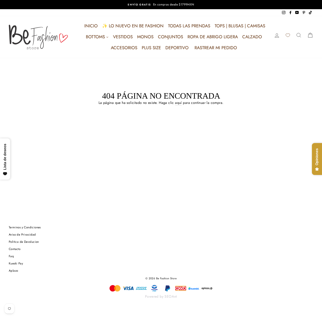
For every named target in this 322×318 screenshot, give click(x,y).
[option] (161, 4)
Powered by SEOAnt (161, 296)
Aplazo (13, 270)
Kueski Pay (16, 263)
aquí (178, 102)
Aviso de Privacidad (22, 234)
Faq (11, 256)
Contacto (14, 249)
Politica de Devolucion (24, 241)
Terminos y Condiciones (25, 227)
